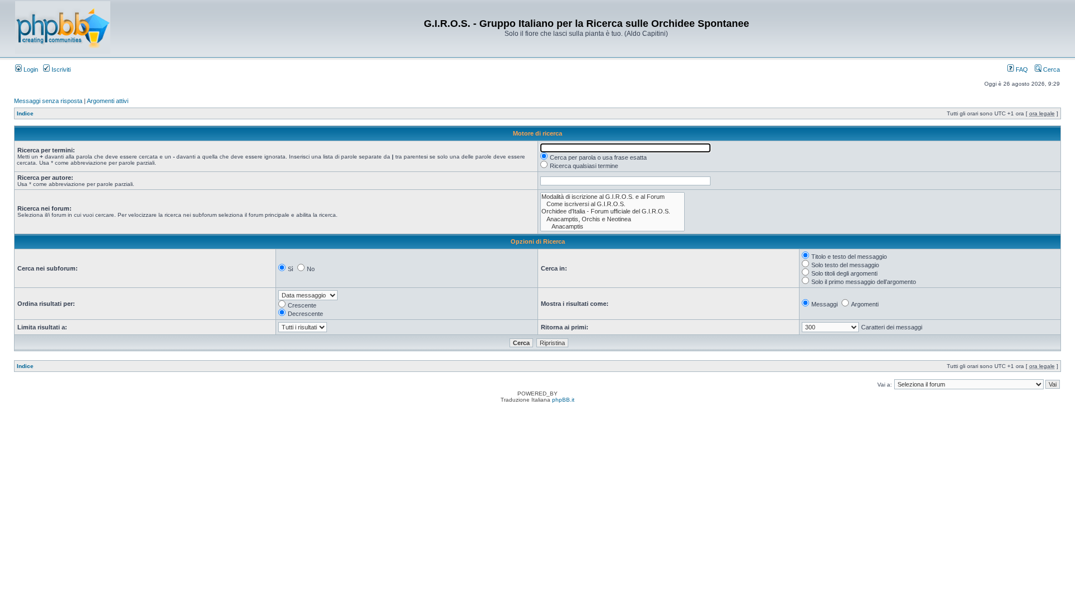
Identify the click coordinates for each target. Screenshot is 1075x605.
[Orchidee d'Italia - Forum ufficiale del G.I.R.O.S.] (612, 211)
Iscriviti (60, 69)
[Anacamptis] (612, 226)
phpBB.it (563, 400)
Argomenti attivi (107, 100)
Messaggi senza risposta (48, 100)
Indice (25, 113)
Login (30, 69)
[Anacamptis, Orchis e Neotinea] (612, 219)
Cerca (1050, 69)
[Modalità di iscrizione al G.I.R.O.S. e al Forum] (612, 197)
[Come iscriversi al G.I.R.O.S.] (612, 204)
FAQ (1021, 69)
